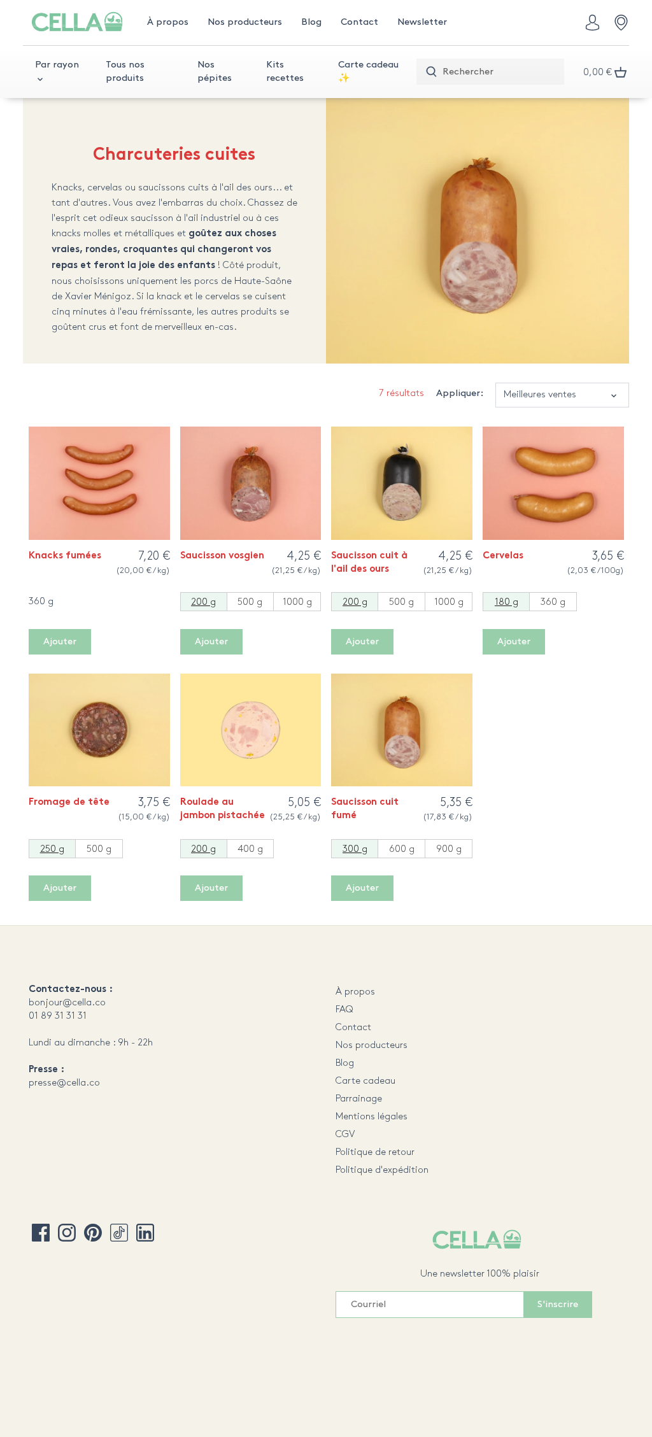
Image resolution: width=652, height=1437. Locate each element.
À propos (355, 991)
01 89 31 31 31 (58, 1016)
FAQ (344, 1009)
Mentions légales (372, 1116)
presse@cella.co (64, 1083)
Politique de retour (375, 1152)
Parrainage (359, 1098)
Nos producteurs (372, 1045)
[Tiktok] (119, 1233)
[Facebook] (41, 1233)
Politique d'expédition (382, 1170)
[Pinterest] (93, 1233)
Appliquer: (459, 393)
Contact (353, 1027)
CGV (345, 1134)
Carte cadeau (365, 1081)
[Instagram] (67, 1233)
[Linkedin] (145, 1233)
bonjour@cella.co (67, 1002)
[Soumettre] (431, 72)
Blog (345, 1063)
